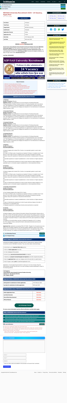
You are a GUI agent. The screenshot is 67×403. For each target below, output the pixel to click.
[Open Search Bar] (64, 1)
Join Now (63, 4)
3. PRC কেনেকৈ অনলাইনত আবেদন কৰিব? (54, 87)
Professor (17, 330)
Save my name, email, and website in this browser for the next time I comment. (21, 363)
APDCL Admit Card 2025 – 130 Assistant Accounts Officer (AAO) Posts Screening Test (20, 331)
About (35, 372)
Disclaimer (60, 372)
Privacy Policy (45, 372)
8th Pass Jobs (21, 327)
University (21, 44)
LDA (14, 330)
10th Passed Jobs (7, 327)
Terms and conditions (53, 372)
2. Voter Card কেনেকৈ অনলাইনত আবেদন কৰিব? (55, 84)
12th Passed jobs (15, 327)
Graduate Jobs (18, 329)
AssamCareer (11, 326)
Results (37, 1)
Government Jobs (23, 326)
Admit (33, 1)
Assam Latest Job (24, 18)
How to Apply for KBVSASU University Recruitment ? (15, 85)
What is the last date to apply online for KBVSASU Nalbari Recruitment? (19, 92)
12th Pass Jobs (52, 18)
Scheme (48, 1)
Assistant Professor (38, 327)
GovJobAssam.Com (13, 372)
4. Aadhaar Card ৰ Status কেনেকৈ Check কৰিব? (56, 86)
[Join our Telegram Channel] (55, 30)
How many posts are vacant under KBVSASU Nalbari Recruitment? (18, 93)
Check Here (42, 324)
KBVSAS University (24, 329)
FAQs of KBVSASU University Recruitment (13, 89)
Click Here (63, 8)
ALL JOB (53, 1)
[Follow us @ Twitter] (62, 30)
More (60, 1)
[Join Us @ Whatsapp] (59, 30)
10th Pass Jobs (61, 16)
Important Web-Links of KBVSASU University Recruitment (16, 88)
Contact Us (40, 372)
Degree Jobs (17, 326)
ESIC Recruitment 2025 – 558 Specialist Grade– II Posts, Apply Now (17, 332)
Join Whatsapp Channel (25, 305)
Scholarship (43, 1)
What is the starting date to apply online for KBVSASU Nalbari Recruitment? (20, 90)
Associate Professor (7, 329)
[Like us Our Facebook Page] (51, 30)
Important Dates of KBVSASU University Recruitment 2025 (17, 86)
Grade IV (12, 329)
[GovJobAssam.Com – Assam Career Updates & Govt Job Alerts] (9, 1)
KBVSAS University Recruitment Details (12, 84)
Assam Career (27, 327)
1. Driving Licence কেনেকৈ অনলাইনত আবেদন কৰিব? (56, 83)
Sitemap (64, 372)
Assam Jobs (6, 326)
